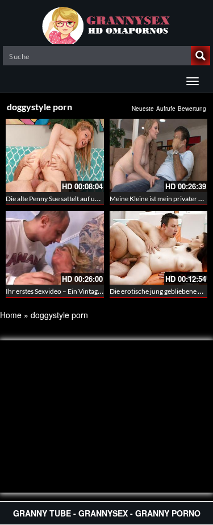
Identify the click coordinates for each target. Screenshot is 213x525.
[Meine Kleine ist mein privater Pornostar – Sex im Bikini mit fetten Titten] (159, 155)
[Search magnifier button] (200, 55)
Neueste (143, 109)
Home (11, 314)
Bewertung (192, 109)
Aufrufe (166, 109)
